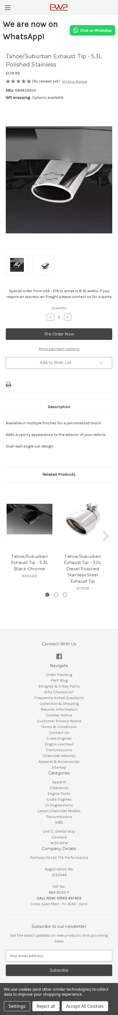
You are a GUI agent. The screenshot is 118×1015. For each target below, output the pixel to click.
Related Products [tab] (59, 474)
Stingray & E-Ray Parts (59, 686)
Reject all (46, 1006)
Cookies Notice (59, 715)
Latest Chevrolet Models (59, 811)
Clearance (59, 787)
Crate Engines (59, 738)
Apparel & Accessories (59, 761)
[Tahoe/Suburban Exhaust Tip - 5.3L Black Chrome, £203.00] (29, 519)
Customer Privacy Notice (59, 721)
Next (105, 536)
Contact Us (59, 732)
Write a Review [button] (74, 81)
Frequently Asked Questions (59, 698)
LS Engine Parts (59, 805)
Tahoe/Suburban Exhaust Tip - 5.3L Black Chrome (29, 562)
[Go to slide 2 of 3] (56, 595)
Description (59, 406)
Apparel (59, 782)
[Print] (8, 384)
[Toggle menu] (7, 7)
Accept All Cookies (85, 1006)
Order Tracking (59, 674)
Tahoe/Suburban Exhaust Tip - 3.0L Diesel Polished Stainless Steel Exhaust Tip (83, 569)
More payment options (59, 349)
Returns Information (59, 709)
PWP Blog (59, 680)
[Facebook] (59, 656)
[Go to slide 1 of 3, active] (47, 595)
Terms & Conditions (59, 726)
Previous (7, 536)
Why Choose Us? (59, 692)
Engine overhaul (59, 744)
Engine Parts (59, 793)
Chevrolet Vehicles (59, 755)
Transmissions (59, 750)
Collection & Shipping (59, 703)
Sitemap (59, 767)
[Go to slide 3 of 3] (65, 595)
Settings (17, 1006)
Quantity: (59, 308)
